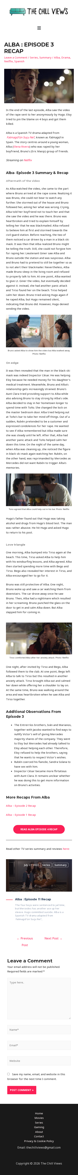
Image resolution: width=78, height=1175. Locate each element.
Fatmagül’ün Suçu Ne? (20, 137)
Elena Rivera (21, 146)
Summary (45, 57)
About (39, 1132)
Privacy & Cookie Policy (39, 1141)
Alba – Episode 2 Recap (21, 805)
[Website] (39, 1061)
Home (39, 1113)
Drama (65, 57)
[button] (39, 27)
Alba (57, 57)
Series (34, 57)
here (66, 849)
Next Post (53, 938)
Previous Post (25, 939)
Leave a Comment (15, 57)
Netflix (8, 61)
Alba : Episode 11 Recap (33, 899)
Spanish (19, 61)
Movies (39, 1118)
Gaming (39, 1127)
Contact (39, 1136)
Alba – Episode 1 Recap (21, 814)
